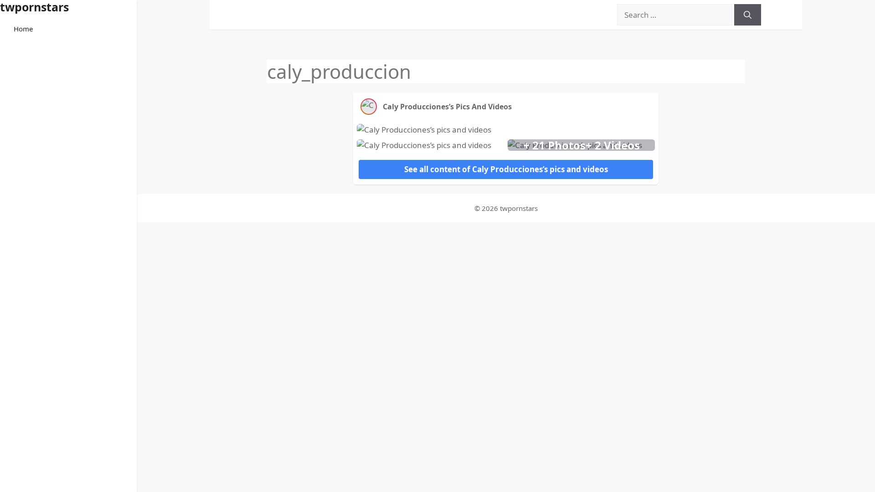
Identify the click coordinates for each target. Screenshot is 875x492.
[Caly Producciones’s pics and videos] (368, 106)
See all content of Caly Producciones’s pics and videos (506, 169)
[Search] (747, 15)
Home (23, 28)
